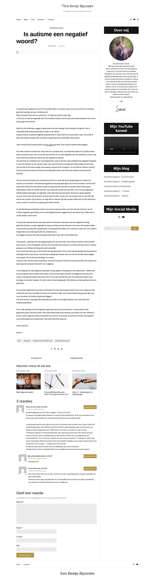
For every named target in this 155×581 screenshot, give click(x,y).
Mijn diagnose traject (24, 392)
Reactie (20, 502)
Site (17, 545)
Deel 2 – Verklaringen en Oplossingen (82, 393)
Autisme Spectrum (62, 341)
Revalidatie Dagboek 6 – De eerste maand (119, 177)
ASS (19, 341)
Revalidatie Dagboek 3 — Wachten (116, 196)
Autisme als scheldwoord (42, 341)
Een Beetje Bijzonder (77, 573)
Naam (19, 528)
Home (18, 19)
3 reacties (61, 46)
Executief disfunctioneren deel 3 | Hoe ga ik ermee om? (56, 393)
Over (33, 19)
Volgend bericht (76, 358)
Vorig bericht (36, 358)
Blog (25, 19)
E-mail (19, 536)
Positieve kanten (56, 28)
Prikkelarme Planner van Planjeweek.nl (117, 186)
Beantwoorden (90, 407)
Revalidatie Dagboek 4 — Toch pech (116, 191)
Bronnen (41, 19)
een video (49, 144)
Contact (51, 19)
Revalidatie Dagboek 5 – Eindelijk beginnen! (119, 182)
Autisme (27, 341)
